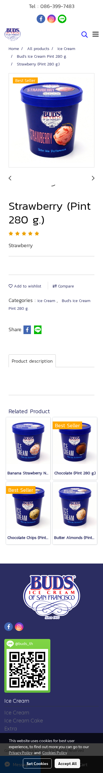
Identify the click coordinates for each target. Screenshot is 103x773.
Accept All (67, 763)
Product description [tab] (32, 360)
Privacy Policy (20, 752)
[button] (82, 34)
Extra (10, 728)
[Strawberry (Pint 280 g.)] (51, 120)
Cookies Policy (54, 752)
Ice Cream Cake (23, 720)
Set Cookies (37, 763)
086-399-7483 (57, 6)
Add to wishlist (27, 286)
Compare (65, 286)
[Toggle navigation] (95, 34)
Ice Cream (47, 301)
